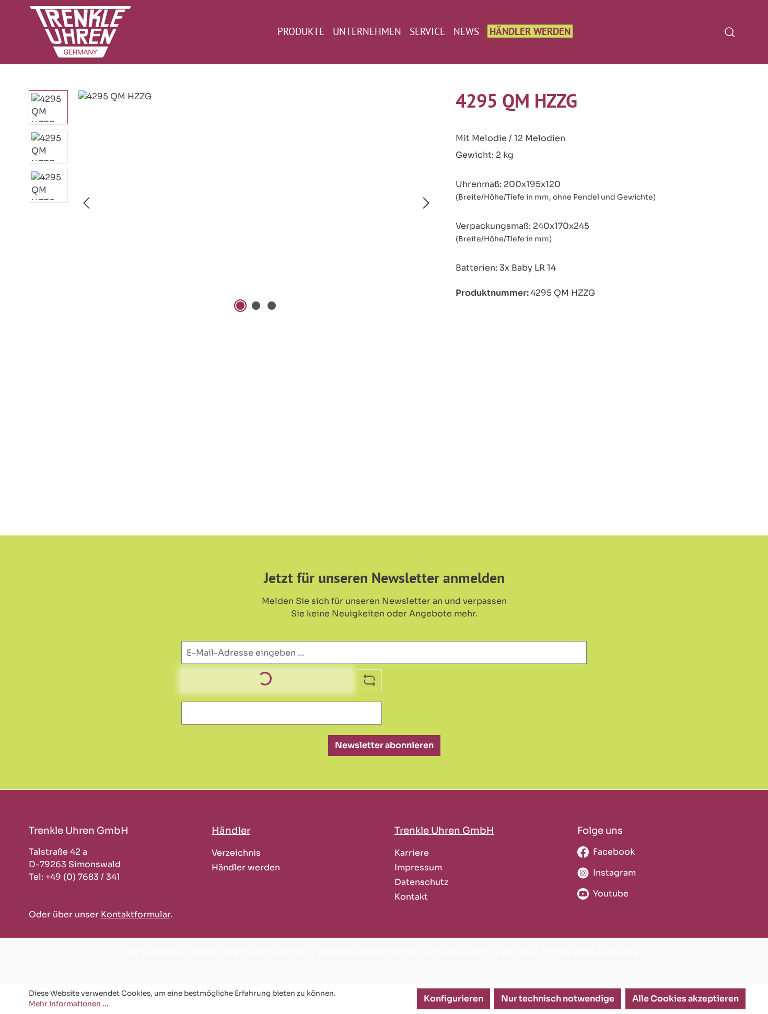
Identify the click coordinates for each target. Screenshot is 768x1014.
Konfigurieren (453, 998)
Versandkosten (349, 952)
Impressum (418, 867)
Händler (231, 830)
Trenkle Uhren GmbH (444, 830)
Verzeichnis (236, 852)
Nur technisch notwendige (557, 998)
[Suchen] (729, 31)
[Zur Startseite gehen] (79, 31)
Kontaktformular (135, 914)
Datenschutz (421, 882)
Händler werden (246, 867)
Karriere (411, 852)
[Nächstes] (426, 203)
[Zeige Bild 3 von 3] (271, 305)
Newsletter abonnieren (384, 745)
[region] (231, 202)
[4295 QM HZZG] (256, 202)
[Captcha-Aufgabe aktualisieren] (369, 680)
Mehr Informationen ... (69, 1003)
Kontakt (411, 896)
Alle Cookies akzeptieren (685, 998)
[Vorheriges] (86, 203)
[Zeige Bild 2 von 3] (256, 305)
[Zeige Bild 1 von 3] (240, 305)
